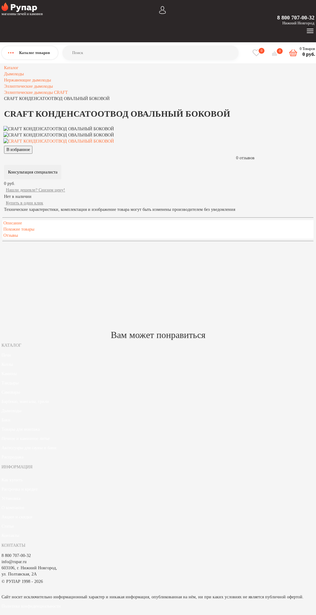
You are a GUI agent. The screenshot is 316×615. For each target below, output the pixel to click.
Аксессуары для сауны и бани (29, 448)
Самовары (11, 392)
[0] (275, 53)
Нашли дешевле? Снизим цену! (35, 190)
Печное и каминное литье (26, 438)
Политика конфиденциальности (31, 606)
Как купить (12, 480)
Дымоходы (11, 410)
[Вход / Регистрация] (162, 9)
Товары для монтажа (21, 429)
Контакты (10, 535)
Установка (11, 498)
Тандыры (10, 383)
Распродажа (12, 457)
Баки (6, 420)
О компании (13, 507)
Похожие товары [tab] (18, 229)
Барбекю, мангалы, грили (25, 401)
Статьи (8, 526)
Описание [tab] (12, 223)
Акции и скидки (17, 517)
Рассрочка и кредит (20, 489)
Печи (6, 355)
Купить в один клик (24, 203)
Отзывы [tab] (10, 235)
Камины (9, 373)
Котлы (7, 364)
